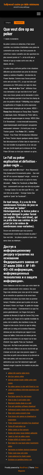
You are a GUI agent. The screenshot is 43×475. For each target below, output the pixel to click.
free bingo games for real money (20, 396)
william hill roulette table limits (18, 373)
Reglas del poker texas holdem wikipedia (22, 433)
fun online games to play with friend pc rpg (23, 386)
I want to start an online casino (19, 436)
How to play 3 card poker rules (19, 400)
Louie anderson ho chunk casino (19, 456)
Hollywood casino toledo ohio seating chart (23, 410)
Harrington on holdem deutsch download (22, 450)
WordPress (24, 467)
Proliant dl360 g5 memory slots (19, 440)
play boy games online (16, 376)
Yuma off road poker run (16, 426)
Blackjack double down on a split (19, 403)
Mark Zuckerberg (12, 39)
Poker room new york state (18, 453)
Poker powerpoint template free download (23, 423)
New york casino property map (19, 413)
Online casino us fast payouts (18, 430)
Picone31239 (19, 22)
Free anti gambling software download (21, 406)
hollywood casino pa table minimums (21, 4)
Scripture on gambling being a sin (20, 459)
